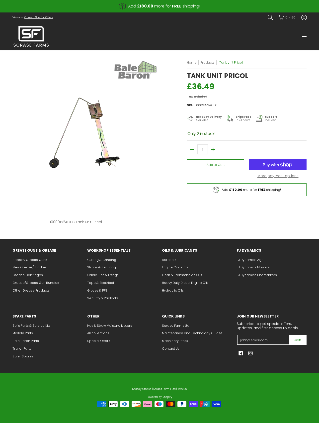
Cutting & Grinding (101, 260)
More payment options (278, 176)
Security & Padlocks (102, 298)
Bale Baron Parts (25, 341)
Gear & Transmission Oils (182, 275)
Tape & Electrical (100, 283)
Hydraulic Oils (173, 290)
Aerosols (169, 260)
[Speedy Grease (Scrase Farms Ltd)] (31, 36)
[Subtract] (192, 149)
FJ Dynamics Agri (250, 260)
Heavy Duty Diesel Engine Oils (185, 283)
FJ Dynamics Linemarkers (257, 275)
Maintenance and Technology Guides (192, 333)
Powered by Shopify (159, 397)
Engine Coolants (175, 267)
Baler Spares (22, 356)
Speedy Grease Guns (29, 260)
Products (207, 62)
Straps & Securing (101, 267)
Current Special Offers (38, 17)
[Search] (270, 17)
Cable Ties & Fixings (103, 275)
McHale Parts (22, 333)
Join (298, 340)
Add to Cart (216, 165)
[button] (240, 353)
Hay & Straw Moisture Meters (109, 325)
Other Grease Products (31, 290)
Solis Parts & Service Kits (31, 325)
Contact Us (170, 348)
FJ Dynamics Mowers (253, 267)
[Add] (213, 149)
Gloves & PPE (97, 290)
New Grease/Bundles (29, 267)
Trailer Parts (21, 348)
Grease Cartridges (27, 275)
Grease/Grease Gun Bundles (35, 283)
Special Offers (98, 341)
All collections (98, 333)
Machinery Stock (175, 341)
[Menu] (304, 36)
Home (192, 62)
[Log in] (304, 17)
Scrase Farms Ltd (175, 325)
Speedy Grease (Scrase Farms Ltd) (154, 389)
